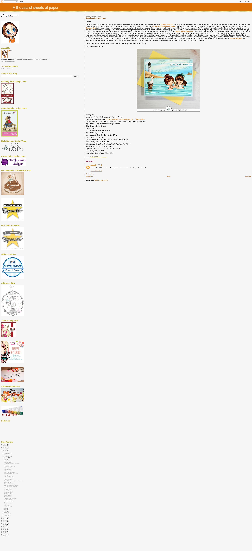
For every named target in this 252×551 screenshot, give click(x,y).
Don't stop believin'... (9, 476)
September (7, 456)
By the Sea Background (184, 31)
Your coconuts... (8, 478)
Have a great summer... (9, 488)
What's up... (7, 505)
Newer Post (89, 176)
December (7, 452)
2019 (4, 520)
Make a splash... (8, 482)
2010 (4, 534)
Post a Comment (90, 173)
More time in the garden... (10, 472)
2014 (4, 528)
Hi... (5, 502)
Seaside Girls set (166, 24)
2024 (4, 447)
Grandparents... (8, 489)
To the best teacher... (9, 470)
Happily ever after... (8, 503)
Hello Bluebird (104, 157)
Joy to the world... (8, 479)
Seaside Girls (91, 28)
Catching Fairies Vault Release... (11, 485)
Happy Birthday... (8, 469)
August (6, 457)
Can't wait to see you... (9, 483)
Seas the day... (7, 465)
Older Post (248, 176)
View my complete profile (8, 61)
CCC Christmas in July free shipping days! (14, 480)
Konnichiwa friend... (8, 493)
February (6, 514)
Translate (14, 17)
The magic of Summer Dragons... (12, 463)
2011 (4, 532)
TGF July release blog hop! (10, 486)
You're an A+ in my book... (10, 498)
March (6, 512)
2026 (4, 444)
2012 (4, 531)
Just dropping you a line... (10, 466)
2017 (4, 523)
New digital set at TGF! (9, 499)
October (6, 455)
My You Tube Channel (7, 68)
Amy (11, 50)
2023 (4, 449)
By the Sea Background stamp (163, 26)
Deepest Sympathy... (9, 491)
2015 (4, 526)
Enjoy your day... (8, 460)
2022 (4, 450)
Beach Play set (236, 38)
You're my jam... (8, 496)
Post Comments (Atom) (101, 180)
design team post (96, 157)
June (5, 508)
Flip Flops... (6, 475)
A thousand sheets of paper (35, 7)
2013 (4, 529)
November (7, 453)
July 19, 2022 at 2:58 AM (96, 171)
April (5, 511)
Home (168, 176)
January (6, 515)
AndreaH (93, 165)
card (91, 157)
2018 (4, 521)
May (5, 509)
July (5, 459)
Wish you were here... (9, 501)
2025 (4, 445)
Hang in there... (7, 462)
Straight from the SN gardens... (11, 473)
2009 (4, 535)
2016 (4, 525)
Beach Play (140, 119)
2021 (4, 517)
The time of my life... (8, 506)
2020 (4, 518)
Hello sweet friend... (8, 467)
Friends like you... (8, 492)
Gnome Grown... (8, 495)
